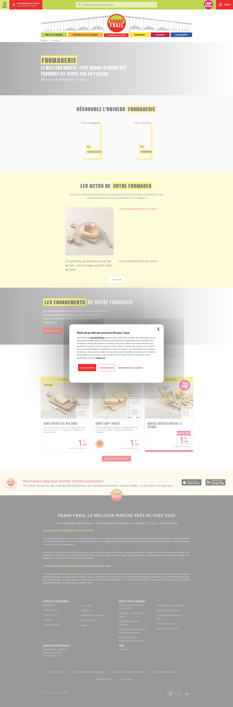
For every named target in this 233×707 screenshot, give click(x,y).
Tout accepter (87, 368)
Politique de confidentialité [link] (98, 374)
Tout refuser (106, 368)
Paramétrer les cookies (130, 368)
